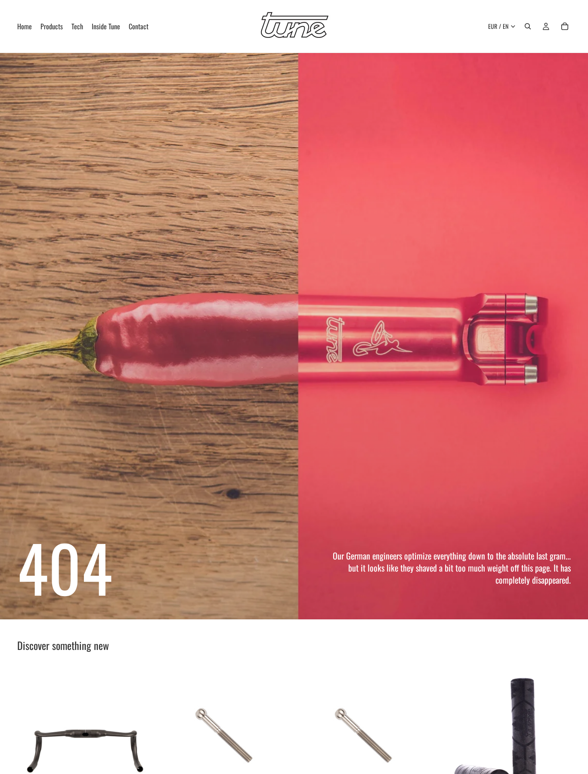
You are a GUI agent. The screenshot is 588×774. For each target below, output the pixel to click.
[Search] (527, 26)
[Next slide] (139, 733)
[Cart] (564, 26)
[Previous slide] (30, 733)
